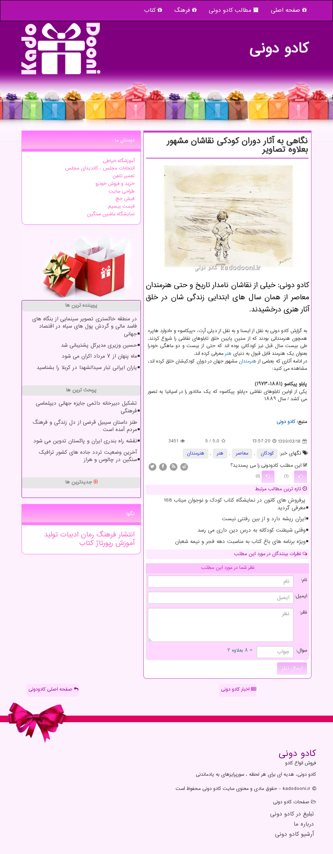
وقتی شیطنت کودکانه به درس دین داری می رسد (251, 530)
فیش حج (124, 199)
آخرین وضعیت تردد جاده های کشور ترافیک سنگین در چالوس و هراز (88, 456)
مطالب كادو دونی (231, 10)
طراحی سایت (121, 191)
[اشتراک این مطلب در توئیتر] (152, 467)
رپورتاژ (103, 543)
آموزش (123, 543)
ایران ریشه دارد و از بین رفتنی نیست (263, 519)
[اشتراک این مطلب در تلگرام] (183, 467)
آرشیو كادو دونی (294, 834)
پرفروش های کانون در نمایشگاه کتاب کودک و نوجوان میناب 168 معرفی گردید (234, 504)
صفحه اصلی (286, 10)
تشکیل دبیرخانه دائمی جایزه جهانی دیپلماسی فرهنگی (86, 407)
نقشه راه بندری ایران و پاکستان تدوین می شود (85, 441)
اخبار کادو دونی (236, 689)
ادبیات (68, 535)
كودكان (267, 453)
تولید (51, 535)
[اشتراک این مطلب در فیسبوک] (162, 467)
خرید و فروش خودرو (114, 184)
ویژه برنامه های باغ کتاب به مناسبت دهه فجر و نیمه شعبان (240, 541)
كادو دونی (279, 44)
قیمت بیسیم (121, 206)
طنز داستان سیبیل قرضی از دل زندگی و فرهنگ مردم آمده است (84, 426)
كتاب (86, 543)
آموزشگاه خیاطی (118, 161)
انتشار (125, 535)
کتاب (151, 10)
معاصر (242, 453)
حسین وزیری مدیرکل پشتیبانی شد (99, 345)
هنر (228, 354)
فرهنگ (183, 10)
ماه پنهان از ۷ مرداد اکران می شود (99, 356)
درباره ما (304, 824)
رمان (86, 535)
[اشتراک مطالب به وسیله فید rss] (173, 467)
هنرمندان (247, 361)
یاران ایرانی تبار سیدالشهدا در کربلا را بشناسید (87, 367)
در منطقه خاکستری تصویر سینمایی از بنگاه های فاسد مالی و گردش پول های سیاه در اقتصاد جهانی (84, 327)
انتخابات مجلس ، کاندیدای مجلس (99, 168)
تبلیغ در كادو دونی (292, 814)
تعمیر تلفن (123, 176)
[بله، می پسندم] (300, 476)
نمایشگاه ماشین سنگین (110, 214)
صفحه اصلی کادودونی (51, 689)
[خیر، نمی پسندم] (268, 476)
